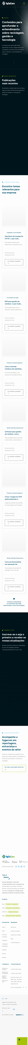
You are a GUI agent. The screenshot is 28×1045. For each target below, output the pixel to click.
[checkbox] (3, 669)
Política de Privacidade (5, 973)
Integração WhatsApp (5, 945)
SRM (3, 931)
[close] (24, 3)
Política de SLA (5, 981)
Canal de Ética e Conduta (4, 977)
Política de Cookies (5, 969)
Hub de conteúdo (15, 931)
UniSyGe (4, 949)
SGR (3, 908)
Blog (12, 938)
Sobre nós (13, 927)
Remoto (4, 957)
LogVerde (4, 940)
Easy (3, 904)
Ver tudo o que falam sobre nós (14, 767)
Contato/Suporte (15, 942)
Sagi (3, 915)
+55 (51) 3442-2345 (16, 969)
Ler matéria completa (14, 261)
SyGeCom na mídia (16, 935)
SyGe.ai (4, 953)
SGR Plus (4, 911)
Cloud (3, 927)
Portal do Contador (4, 936)
